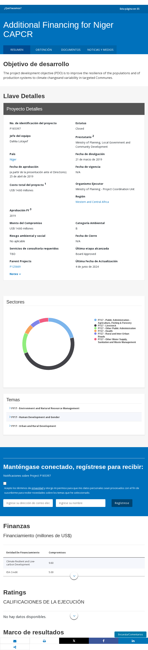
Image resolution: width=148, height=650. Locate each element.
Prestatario (85, 136)
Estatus (81, 123)
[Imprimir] (44, 640)
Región (80, 196)
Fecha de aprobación (24, 167)
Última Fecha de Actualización (97, 261)
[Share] (103, 640)
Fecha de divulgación (90, 154)
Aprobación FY (20, 209)
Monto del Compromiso (26, 223)
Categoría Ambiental (90, 223)
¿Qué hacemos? (13, 8)
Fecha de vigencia (88, 167)
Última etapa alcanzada (92, 248)
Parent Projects (20, 261)
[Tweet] (74, 640)
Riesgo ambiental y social (27, 236)
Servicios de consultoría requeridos (34, 248)
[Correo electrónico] (15, 640)
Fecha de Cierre (86, 236)
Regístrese (122, 503)
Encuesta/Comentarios (130, 634)
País (12, 154)
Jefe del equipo (20, 136)
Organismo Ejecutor (89, 183)
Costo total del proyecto (28, 184)
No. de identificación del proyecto (33, 123)
